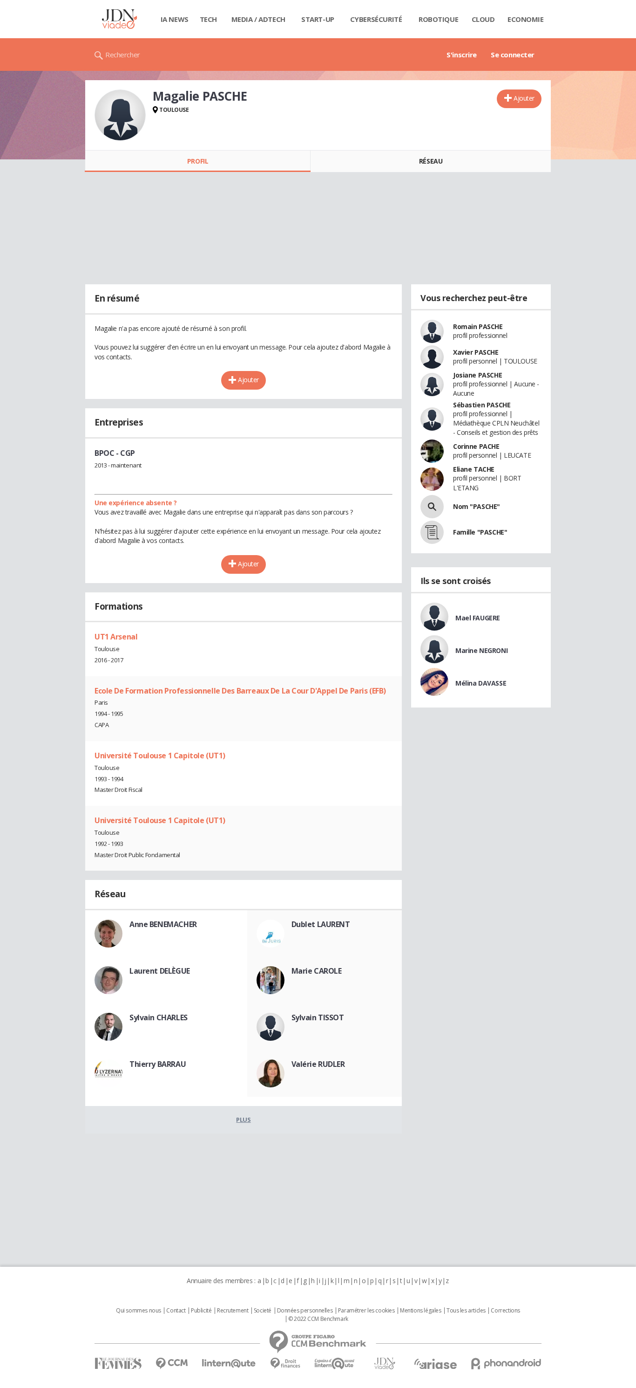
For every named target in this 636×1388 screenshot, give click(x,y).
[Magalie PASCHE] (120, 115)
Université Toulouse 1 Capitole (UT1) (160, 755)
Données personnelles (305, 1310)
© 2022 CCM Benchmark (318, 1319)
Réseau (430, 161)
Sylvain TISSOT (317, 1017)
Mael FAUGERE (477, 617)
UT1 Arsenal (116, 637)
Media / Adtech (258, 19)
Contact (175, 1310)
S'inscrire (462, 54)
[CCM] (172, 1363)
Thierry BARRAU (157, 1064)
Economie (525, 19)
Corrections (505, 1310)
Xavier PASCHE (476, 352)
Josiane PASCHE (477, 375)
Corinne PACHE (476, 446)
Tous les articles (466, 1310)
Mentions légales (420, 1310)
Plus (243, 1119)
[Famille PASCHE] (432, 532)
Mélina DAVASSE (480, 683)
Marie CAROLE (316, 971)
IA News (175, 19)
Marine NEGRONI (481, 650)
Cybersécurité (376, 19)
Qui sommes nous (138, 1310)
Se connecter (513, 54)
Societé (262, 1310)
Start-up (317, 19)
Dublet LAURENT (320, 924)
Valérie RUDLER (318, 1064)
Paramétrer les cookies (366, 1310)
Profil (197, 161)
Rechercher (122, 54)
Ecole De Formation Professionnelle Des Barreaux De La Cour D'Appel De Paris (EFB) (240, 691)
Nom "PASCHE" (476, 506)
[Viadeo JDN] (384, 1363)
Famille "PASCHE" (480, 532)
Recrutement (232, 1310)
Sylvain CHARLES (158, 1017)
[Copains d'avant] (335, 1363)
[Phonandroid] (506, 1363)
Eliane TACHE (473, 469)
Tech (208, 19)
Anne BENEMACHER (163, 924)
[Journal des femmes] (118, 1363)
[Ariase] (435, 1364)
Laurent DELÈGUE (159, 971)
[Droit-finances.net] (285, 1363)
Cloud (483, 19)
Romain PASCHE (478, 326)
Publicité (201, 1310)
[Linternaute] (229, 1363)
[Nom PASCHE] (432, 506)
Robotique (438, 19)
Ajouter (524, 98)
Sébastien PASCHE (481, 404)
